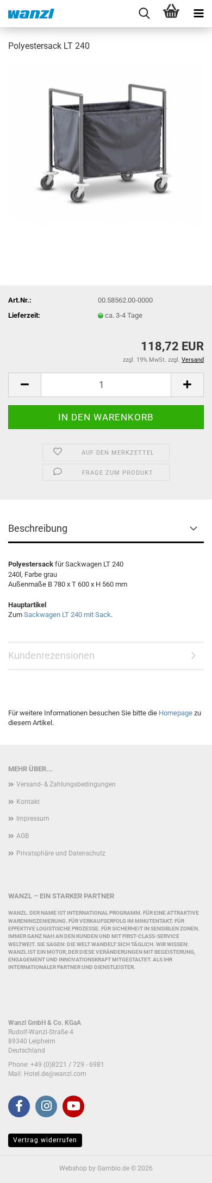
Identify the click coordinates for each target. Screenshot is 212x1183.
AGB (22, 836)
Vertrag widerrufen (45, 1140)
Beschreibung (37, 528)
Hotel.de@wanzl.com (55, 1074)
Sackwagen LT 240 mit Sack (67, 615)
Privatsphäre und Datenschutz (60, 853)
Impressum (32, 818)
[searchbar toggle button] (144, 13)
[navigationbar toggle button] (198, 13)
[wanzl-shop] (27, 13)
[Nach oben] (182, 1166)
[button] (24, 385)
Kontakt (28, 802)
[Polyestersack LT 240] (106, 143)
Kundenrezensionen (51, 655)
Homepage (175, 713)
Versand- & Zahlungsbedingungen (66, 784)
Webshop (73, 1168)
